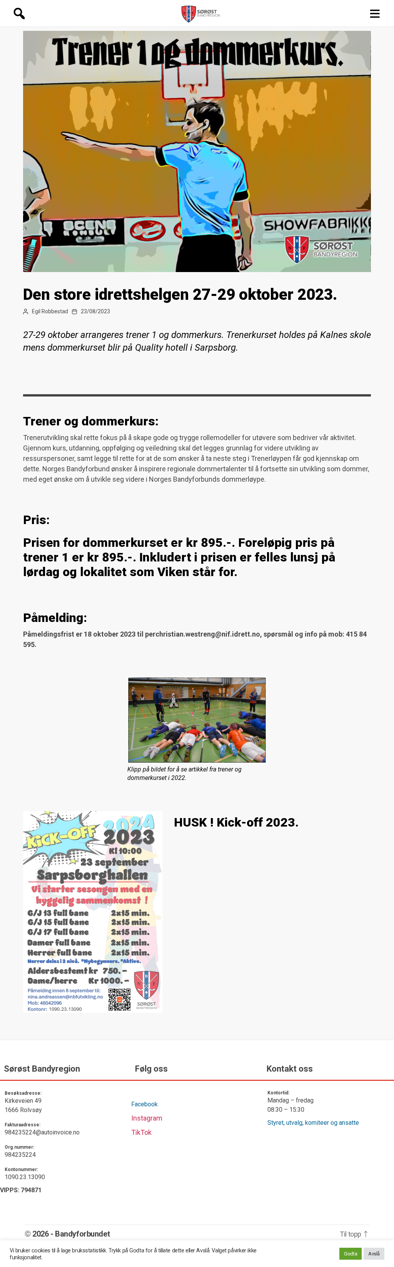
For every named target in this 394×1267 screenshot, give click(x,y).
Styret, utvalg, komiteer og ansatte (313, 1122)
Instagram (146, 1118)
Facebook (144, 1104)
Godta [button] (350, 1254)
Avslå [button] (374, 1254)
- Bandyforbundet (80, 1233)
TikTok (141, 1132)
